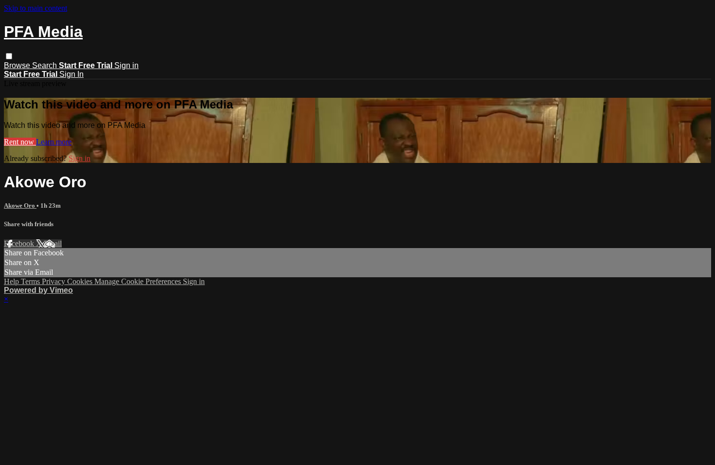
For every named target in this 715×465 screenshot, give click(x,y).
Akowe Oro (20, 205)
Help (12, 281)
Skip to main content (35, 8)
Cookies (80, 281)
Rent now (20, 142)
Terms (31, 281)
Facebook (20, 243)
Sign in (126, 65)
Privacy (54, 281)
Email (53, 243)
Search (45, 65)
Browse (18, 65)
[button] (9, 56)
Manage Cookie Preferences (138, 281)
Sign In (71, 74)
